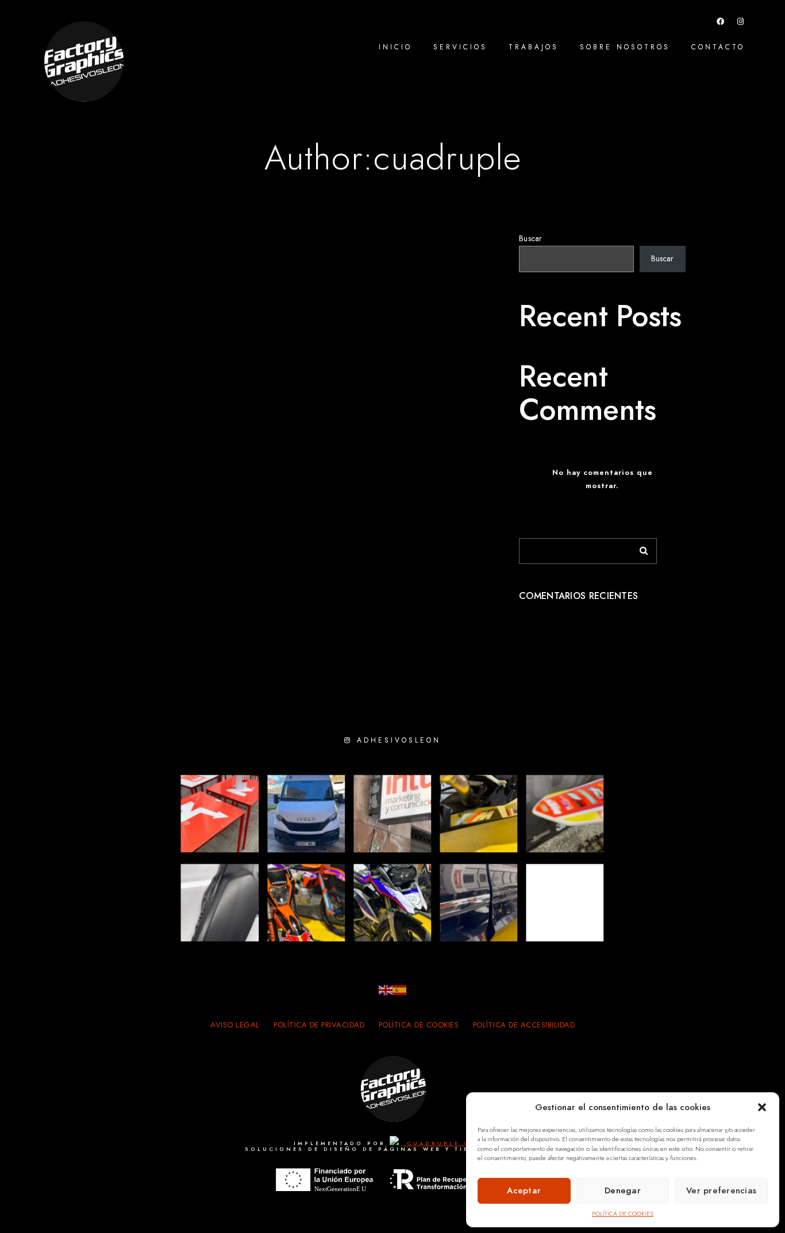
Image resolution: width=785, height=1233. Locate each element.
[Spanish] (399, 989)
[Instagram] (740, 23)
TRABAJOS (534, 47)
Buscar (530, 238)
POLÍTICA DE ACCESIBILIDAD (524, 1025)
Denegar (623, 1190)
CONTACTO (718, 47)
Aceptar (524, 1190)
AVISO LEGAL (235, 1025)
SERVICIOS (460, 47)
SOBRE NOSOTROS (625, 47)
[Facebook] (720, 23)
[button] (762, 1107)
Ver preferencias (721, 1190)
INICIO (395, 47)
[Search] (639, 548)
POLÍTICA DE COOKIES (622, 1213)
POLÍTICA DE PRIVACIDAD (319, 1025)
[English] (385, 989)
